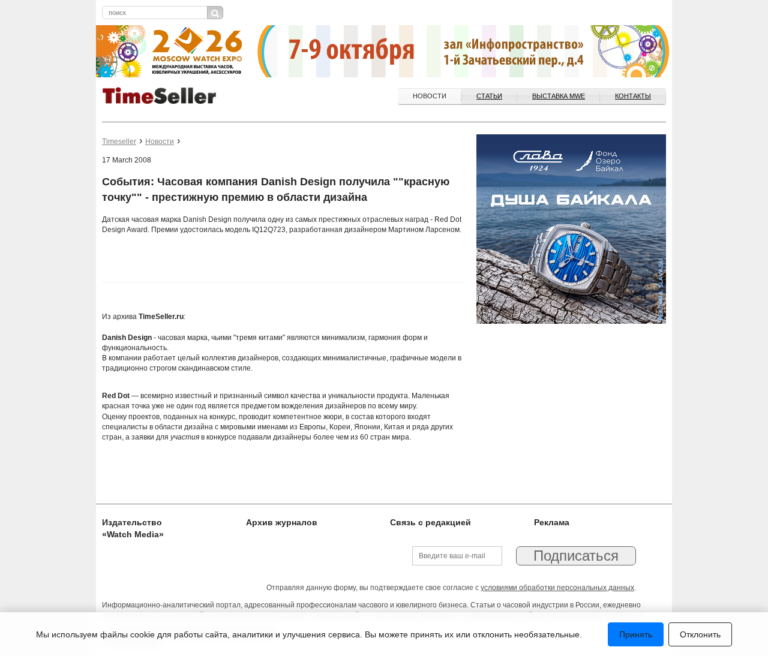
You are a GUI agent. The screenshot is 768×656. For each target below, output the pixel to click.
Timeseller (119, 141)
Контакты (633, 96)
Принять (635, 634)
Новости (429, 96)
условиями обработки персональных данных (557, 587)
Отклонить (700, 634)
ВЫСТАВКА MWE (558, 96)
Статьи (489, 96)
